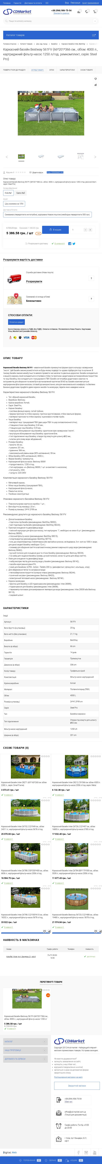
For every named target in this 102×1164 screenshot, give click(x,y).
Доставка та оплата (33, 3)
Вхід (67, 3)
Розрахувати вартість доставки (23, 259)
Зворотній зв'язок (77, 1086)
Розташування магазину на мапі (68, 1077)
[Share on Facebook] (69, 243)
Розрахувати (34, 281)
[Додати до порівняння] (95, 84)
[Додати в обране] (95, 79)
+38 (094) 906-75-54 (61, 10)
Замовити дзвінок (61, 13)
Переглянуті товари (51, 981)
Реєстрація (75, 3)
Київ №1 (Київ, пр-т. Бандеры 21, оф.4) (21, 957)
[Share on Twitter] (74, 243)
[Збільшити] (51, 113)
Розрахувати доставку (38, 243)
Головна (6, 3)
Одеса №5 (20, 193)
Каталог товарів (15, 35)
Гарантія (17, 3)
